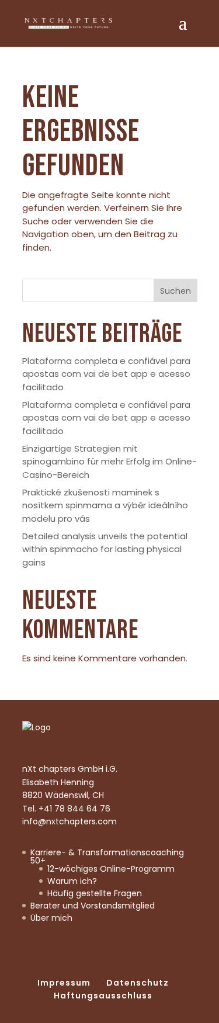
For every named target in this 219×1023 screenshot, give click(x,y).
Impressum (64, 983)
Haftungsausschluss (103, 995)
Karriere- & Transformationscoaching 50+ (107, 856)
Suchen (175, 291)
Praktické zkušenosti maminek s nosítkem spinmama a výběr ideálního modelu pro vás (105, 505)
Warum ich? (72, 881)
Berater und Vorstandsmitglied (92, 905)
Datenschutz (137, 983)
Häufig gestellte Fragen (94, 893)
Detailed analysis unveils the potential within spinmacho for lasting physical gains (104, 549)
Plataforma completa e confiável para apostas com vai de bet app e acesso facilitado (106, 374)
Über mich (51, 918)
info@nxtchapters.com (69, 821)
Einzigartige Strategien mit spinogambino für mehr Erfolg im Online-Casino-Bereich (109, 461)
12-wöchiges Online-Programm (111, 869)
